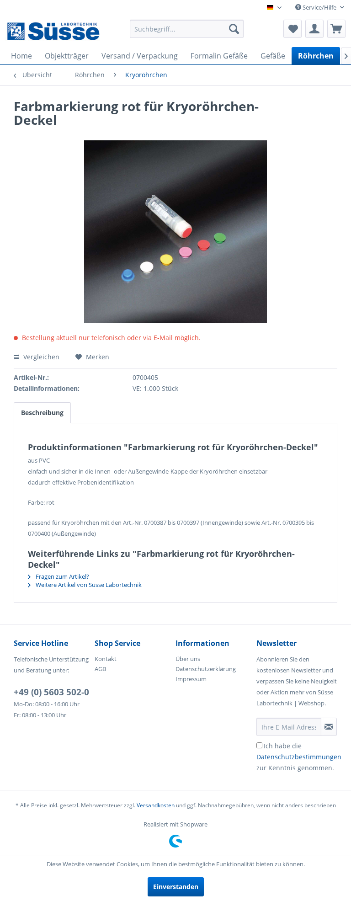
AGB (100, 669)
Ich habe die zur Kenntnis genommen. (298, 756)
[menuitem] (187, 29)
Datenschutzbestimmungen (298, 756)
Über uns (188, 659)
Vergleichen (40, 356)
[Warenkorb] (336, 29)
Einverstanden (175, 886)
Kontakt (106, 659)
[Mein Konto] (314, 29)
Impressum (191, 679)
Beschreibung (42, 412)
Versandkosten (156, 805)
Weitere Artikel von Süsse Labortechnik (88, 585)
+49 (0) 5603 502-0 (51, 692)
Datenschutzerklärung (206, 669)
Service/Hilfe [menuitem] (319, 7)
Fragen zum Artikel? (61, 576)
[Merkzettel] (292, 29)
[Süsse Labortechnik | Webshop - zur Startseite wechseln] (53, 31)
